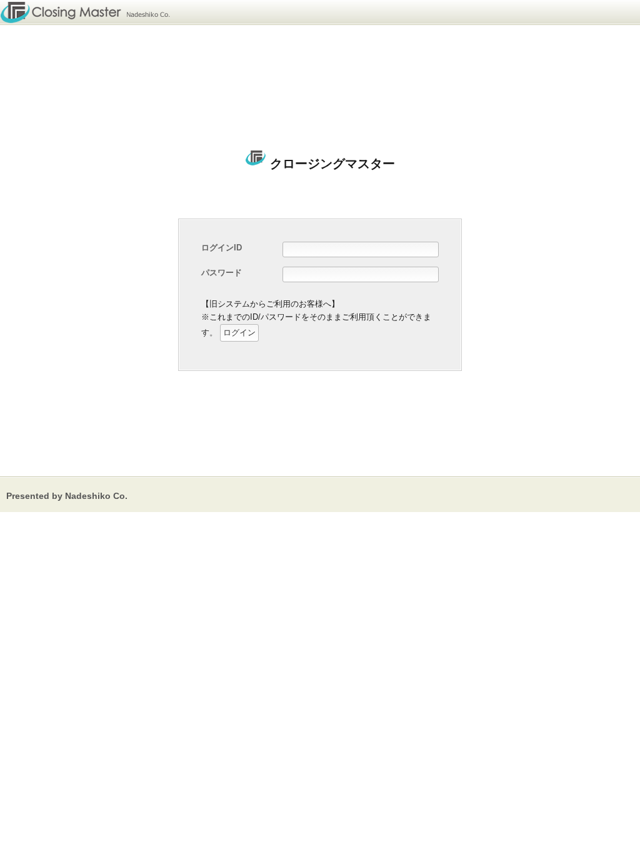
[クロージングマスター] (88, 12)
